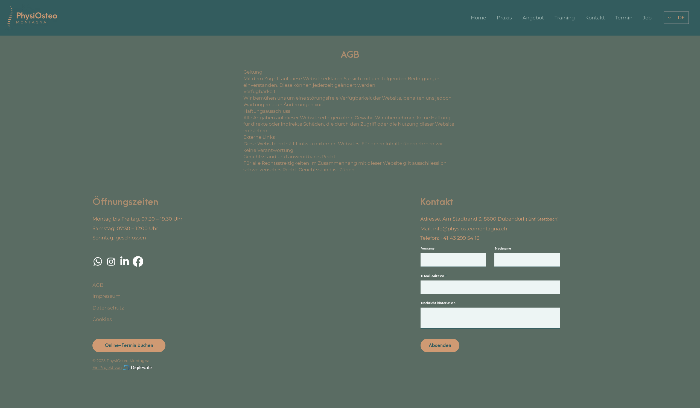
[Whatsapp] (97, 261)
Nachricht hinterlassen (438, 302)
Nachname (503, 248)
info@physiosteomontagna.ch (470, 229)
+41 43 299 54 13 (460, 238)
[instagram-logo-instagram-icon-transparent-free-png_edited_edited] (111, 261)
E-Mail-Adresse (432, 275)
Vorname (427, 248)
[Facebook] (138, 261)
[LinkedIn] (124, 261)
